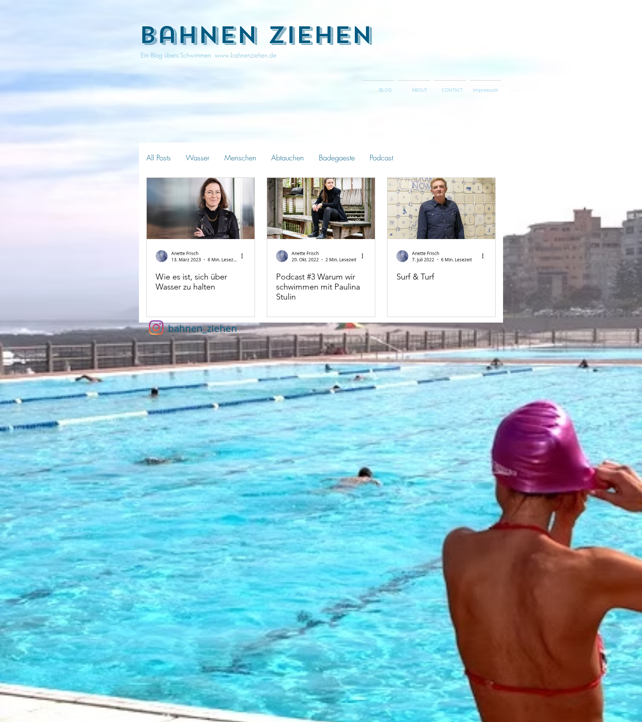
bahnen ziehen (256, 35)
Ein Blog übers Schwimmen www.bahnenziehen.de (207, 55)
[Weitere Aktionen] (244, 256)
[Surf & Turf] (441, 208)
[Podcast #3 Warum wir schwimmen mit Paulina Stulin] (321, 208)
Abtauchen (287, 157)
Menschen (240, 157)
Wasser (198, 157)
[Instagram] (156, 327)
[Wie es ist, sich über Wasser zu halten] (200, 208)
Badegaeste (337, 157)
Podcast (381, 157)
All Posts (158, 157)
